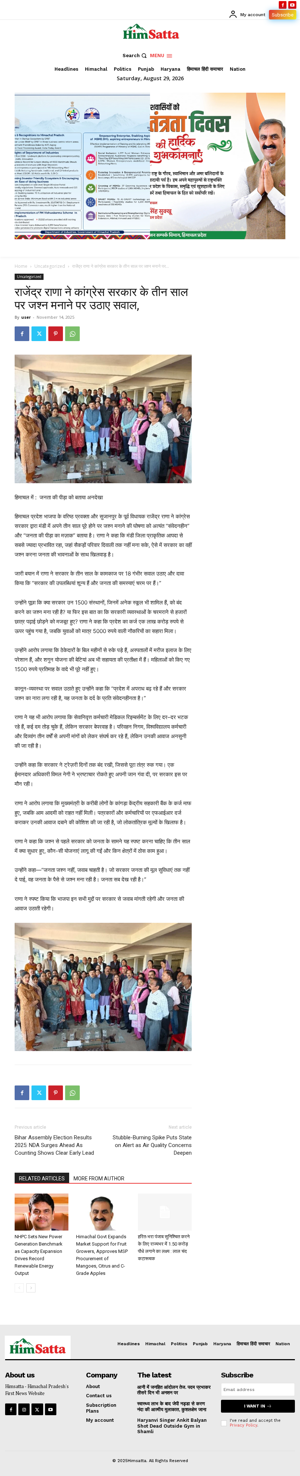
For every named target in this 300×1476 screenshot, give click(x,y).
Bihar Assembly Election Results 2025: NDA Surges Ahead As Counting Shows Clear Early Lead (54, 1145)
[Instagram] (24, 1409)
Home (21, 266)
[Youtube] (292, 5)
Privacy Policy (243, 1425)
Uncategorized (49, 266)
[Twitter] (38, 333)
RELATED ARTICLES (42, 1178)
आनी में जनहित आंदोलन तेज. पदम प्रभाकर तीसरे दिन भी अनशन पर (174, 1390)
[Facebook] (283, 5)
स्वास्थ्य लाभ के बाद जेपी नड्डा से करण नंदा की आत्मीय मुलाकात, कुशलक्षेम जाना (171, 1406)
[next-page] (30, 1287)
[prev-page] (19, 1287)
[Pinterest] (55, 333)
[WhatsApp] (72, 333)
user (26, 317)
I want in (254, 1406)
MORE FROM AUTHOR (99, 1178)
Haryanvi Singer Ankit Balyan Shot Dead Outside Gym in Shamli (172, 1425)
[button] (136, 55)
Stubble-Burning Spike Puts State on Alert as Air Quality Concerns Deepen (152, 1145)
